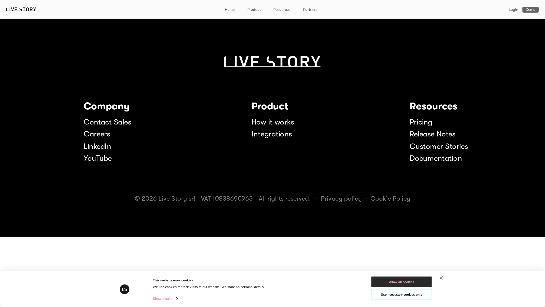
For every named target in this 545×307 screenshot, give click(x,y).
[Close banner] (441, 278)
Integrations (271, 134)
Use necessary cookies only (401, 294)
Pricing (421, 121)
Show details (162, 298)
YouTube (98, 158)
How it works (272, 121)
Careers (97, 134)
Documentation (436, 158)
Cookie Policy (390, 198)
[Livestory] (21, 10)
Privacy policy (341, 198)
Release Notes (432, 134)
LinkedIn (97, 146)
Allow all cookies (401, 282)
